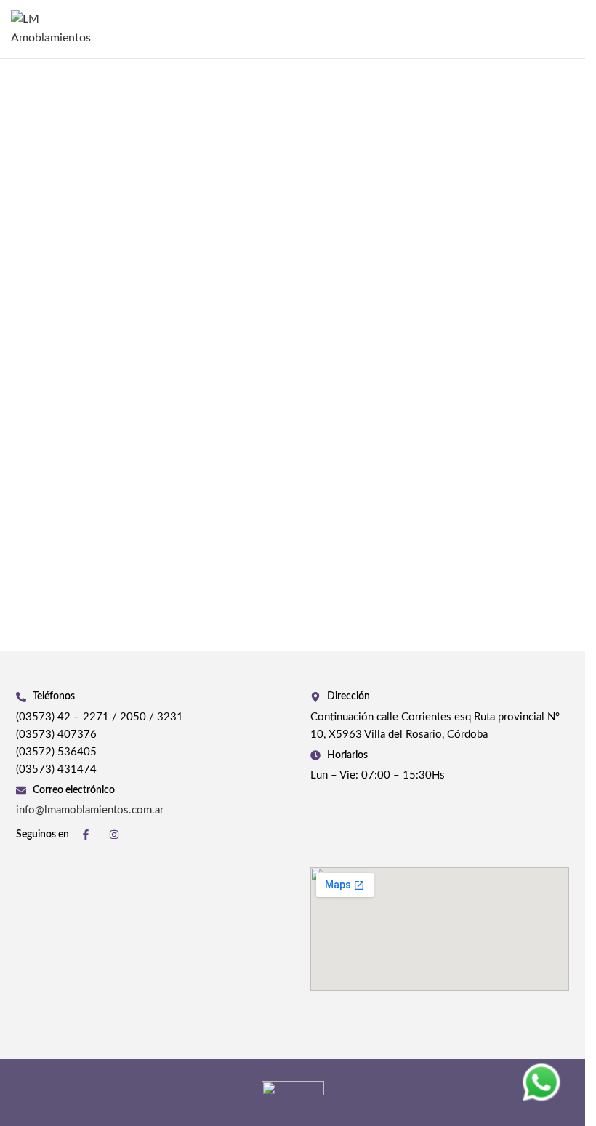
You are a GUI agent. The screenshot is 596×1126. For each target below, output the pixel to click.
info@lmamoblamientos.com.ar (90, 810)
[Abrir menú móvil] (568, 29)
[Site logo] (62, 28)
